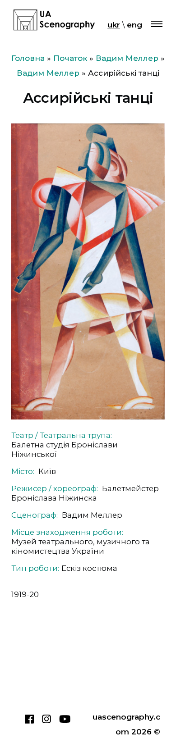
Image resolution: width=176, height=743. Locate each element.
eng (134, 24)
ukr (113, 24)
